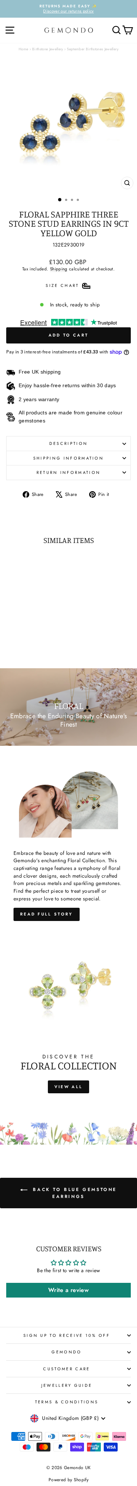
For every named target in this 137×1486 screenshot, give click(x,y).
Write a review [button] (68, 1290)
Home (23, 49)
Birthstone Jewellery (47, 49)
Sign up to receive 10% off (66, 1335)
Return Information (69, 472)
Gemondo (66, 1352)
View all (68, 1087)
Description (68, 443)
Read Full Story (46, 914)
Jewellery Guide (66, 1385)
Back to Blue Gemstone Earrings (73, 1193)
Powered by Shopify (68, 1479)
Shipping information (68, 458)
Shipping (59, 269)
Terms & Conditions (67, 1402)
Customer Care (66, 1369)
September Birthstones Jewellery (92, 49)
